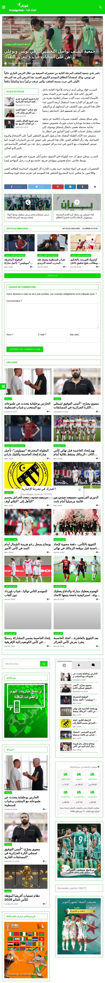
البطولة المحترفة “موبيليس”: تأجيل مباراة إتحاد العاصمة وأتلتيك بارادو (18, 261)
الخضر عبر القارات (10, 539)
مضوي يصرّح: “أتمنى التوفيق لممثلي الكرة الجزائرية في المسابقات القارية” (76, 405)
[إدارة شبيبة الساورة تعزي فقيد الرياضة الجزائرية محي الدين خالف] (9, 101)
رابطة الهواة (8, 492)
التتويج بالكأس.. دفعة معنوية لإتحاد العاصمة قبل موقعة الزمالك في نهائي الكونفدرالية (77, 546)
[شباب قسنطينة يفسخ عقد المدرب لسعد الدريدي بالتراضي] (52, 242)
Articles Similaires (71, 228)
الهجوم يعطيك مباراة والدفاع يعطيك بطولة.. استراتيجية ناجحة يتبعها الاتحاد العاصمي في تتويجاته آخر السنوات (77, 593)
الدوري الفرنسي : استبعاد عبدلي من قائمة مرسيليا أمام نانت (76, 499)
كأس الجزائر (58, 633)
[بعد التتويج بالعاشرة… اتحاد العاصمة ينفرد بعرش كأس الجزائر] (77, 616)
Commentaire (14, 301)
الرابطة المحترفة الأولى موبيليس (21, 18)
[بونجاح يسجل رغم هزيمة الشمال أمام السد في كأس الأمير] (27, 522)
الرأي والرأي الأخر (10, 586)
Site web (74, 334)
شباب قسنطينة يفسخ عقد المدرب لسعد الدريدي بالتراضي (51, 261)
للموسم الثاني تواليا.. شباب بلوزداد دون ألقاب (25, 593)
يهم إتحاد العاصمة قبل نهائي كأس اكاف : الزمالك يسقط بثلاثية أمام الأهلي (74, 452)
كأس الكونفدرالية (60, 446)
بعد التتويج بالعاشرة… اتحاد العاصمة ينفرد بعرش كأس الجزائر (76, 640)
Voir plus (52, 276)
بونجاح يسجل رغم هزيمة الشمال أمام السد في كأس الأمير (27, 546)
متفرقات (7, 891)
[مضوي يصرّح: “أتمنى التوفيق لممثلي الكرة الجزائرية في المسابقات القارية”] (77, 381)
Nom (9, 334)
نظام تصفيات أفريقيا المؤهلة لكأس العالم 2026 (22, 897)
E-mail (42, 334)
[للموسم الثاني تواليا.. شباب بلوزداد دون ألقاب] (27, 569)
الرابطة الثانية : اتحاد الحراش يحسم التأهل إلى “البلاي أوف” (26, 499)
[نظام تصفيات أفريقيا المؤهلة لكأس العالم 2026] (25, 877)
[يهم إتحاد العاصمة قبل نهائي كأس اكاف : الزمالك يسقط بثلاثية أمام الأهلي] (77, 428)
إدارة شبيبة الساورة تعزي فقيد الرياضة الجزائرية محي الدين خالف (27, 100)
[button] (79, 490)
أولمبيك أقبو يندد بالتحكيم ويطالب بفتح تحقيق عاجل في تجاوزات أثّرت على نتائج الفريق (84, 261)
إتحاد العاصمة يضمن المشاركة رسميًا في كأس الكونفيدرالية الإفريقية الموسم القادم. (27, 640)
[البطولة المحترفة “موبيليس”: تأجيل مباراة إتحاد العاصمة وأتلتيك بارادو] (19, 242)
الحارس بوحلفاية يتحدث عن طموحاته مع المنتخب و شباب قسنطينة (27, 405)
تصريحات (8, 399)
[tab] (71, 228)
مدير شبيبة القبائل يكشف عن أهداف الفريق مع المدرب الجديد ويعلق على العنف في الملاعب (27, 122)
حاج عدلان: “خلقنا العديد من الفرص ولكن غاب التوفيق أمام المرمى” (26, 111)
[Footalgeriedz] (22, 7)
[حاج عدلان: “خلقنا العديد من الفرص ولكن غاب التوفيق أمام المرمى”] (9, 112)
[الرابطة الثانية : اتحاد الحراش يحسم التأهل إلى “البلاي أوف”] (27, 475)
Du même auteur (89, 228)
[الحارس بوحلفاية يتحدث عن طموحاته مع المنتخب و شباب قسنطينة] (27, 381)
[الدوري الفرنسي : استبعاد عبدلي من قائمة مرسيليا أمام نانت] (77, 475)
